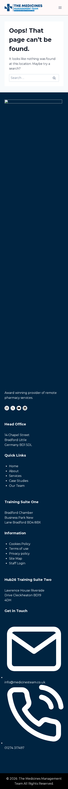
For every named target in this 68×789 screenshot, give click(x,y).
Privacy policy (19, 553)
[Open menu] (59, 7)
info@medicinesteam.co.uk (25, 682)
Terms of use (19, 548)
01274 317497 (14, 748)
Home (13, 466)
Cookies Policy (19, 544)
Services (15, 476)
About (14, 471)
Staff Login (17, 563)
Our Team (17, 486)
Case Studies (18, 481)
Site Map (15, 558)
